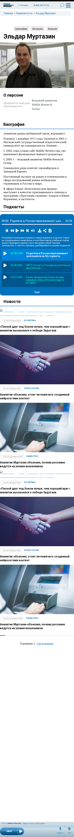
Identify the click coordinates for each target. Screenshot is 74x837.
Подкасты (60, 833)
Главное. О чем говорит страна (33, 823)
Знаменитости (24, 13)
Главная (8, 13)
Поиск (62, 5)
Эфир (69, 833)
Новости (52, 28)
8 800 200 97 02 (41, 5)
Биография (21, 28)
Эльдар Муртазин (45, 13)
